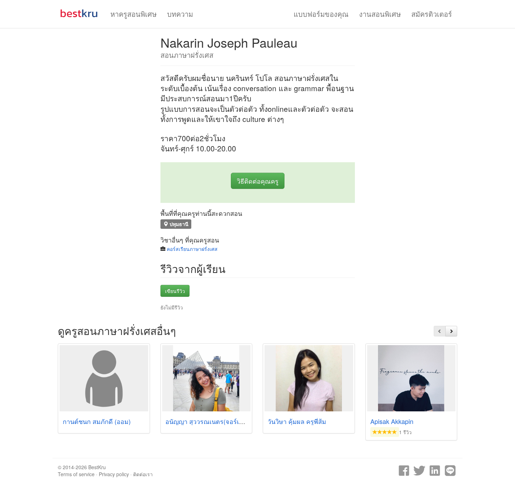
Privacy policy (114, 474)
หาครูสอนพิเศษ (133, 14)
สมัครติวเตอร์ (431, 14)
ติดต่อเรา (143, 474)
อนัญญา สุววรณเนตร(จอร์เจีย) (207, 421)
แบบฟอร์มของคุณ (321, 14)
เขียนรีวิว (175, 290)
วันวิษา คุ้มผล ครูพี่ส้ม (297, 421)
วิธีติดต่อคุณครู (258, 180)
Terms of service (76, 474)
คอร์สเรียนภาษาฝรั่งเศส (192, 248)
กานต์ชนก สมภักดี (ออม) (97, 421)
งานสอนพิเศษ (380, 14)
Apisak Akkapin (391, 421)
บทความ (180, 14)
